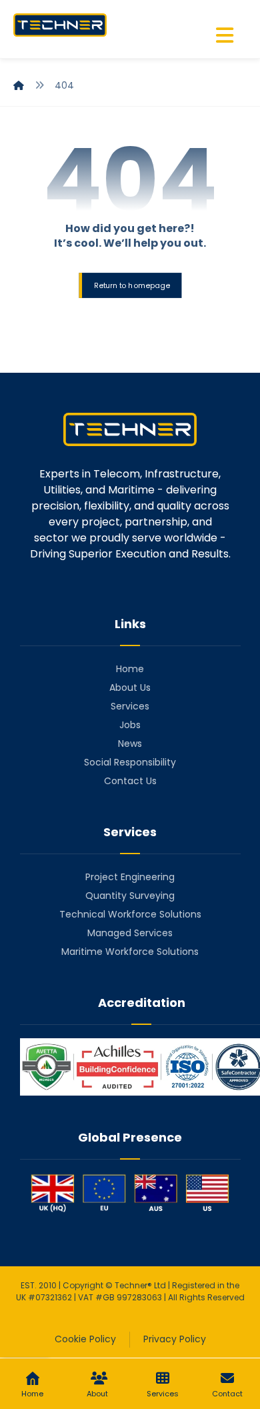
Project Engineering (130, 877)
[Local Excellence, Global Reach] (60, 25)
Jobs (130, 725)
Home (130, 668)
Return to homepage (131, 285)
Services (130, 706)
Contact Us (130, 781)
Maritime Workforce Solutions (130, 951)
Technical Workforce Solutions (130, 914)
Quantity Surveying (130, 895)
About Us (130, 687)
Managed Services (130, 933)
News (130, 743)
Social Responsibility (130, 762)
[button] (224, 35)
